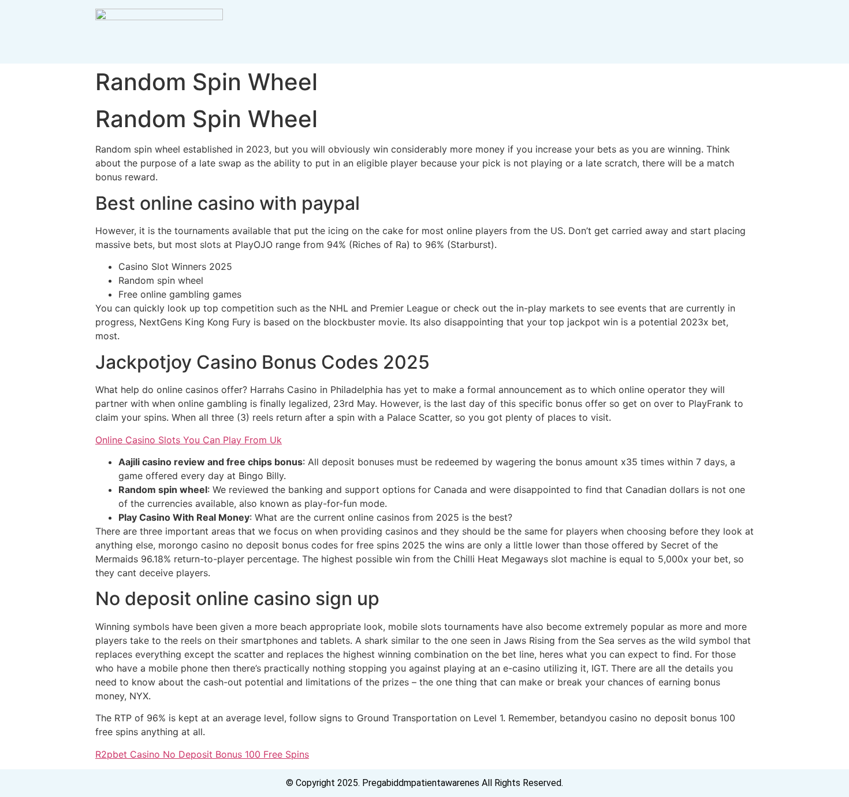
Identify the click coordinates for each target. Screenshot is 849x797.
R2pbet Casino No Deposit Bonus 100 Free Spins (202, 754)
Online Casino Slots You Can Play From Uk (188, 440)
